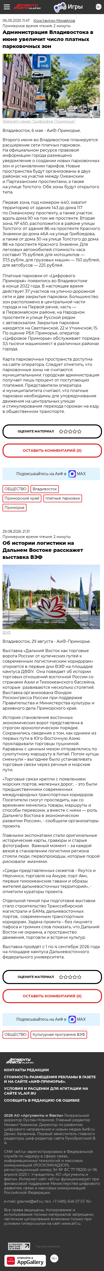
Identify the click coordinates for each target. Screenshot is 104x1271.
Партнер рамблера (48, 1246)
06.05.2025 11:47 (16, 20)
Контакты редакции (26, 1070)
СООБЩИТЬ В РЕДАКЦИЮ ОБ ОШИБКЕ (42, 1100)
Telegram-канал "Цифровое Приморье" (39, 121)
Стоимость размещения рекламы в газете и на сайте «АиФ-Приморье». (50, 1079)
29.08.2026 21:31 (16, 531)
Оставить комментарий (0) (52, 450)
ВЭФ (7, 632)
